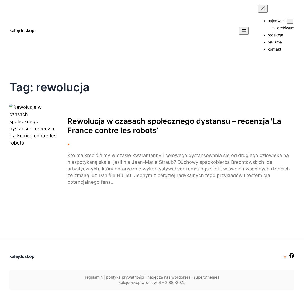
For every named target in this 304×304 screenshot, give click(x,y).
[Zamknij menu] (263, 9)
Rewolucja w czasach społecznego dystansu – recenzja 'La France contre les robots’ (174, 126)
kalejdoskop (22, 30)
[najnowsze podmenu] (290, 21)
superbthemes (206, 277)
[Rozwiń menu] (244, 31)
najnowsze (277, 20)
